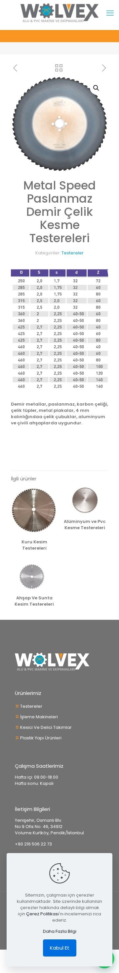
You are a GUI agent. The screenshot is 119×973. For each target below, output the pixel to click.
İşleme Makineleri (39, 717)
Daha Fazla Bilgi (59, 931)
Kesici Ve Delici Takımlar (46, 727)
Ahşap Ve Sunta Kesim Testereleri (34, 601)
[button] (96, 88)
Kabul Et (59, 947)
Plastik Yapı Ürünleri (40, 738)
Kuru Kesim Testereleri (34, 545)
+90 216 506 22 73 (33, 844)
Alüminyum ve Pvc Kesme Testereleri (84, 524)
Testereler (72, 253)
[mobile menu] (110, 13)
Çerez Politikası (42, 914)
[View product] (50, 494)
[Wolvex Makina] (59, 13)
